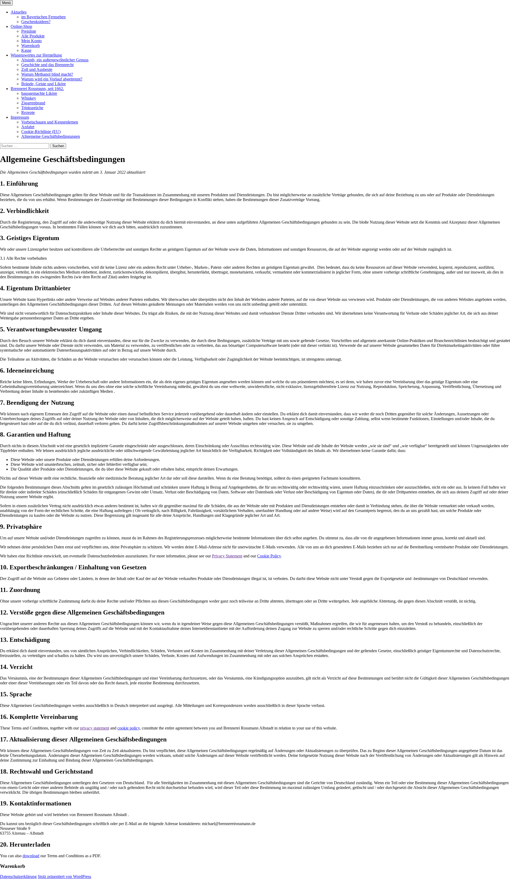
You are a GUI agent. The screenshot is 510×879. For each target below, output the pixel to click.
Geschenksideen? (35, 21)
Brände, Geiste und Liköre (43, 84)
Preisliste (28, 31)
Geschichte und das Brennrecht (47, 64)
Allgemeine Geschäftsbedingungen (50, 136)
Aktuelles (19, 12)
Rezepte (28, 112)
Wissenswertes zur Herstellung (36, 55)
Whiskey (28, 98)
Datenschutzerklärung (18, 876)
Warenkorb (30, 45)
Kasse (26, 50)
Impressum (20, 117)
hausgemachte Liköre (39, 93)
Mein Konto (31, 41)
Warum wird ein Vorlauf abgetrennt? (51, 79)
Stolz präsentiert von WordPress (64, 876)
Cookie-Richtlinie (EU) (41, 131)
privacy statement (94, 728)
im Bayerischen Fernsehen (43, 17)
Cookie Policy (269, 556)
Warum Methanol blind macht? (47, 74)
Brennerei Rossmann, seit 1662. (37, 88)
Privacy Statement (227, 556)
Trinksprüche (32, 107)
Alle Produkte (33, 36)
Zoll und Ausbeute (36, 69)
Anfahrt (27, 127)
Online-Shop (21, 26)
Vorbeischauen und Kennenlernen (49, 122)
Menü (6, 3)
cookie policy (128, 728)
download (31, 856)
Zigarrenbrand (33, 103)
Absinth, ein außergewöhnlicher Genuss (54, 60)
